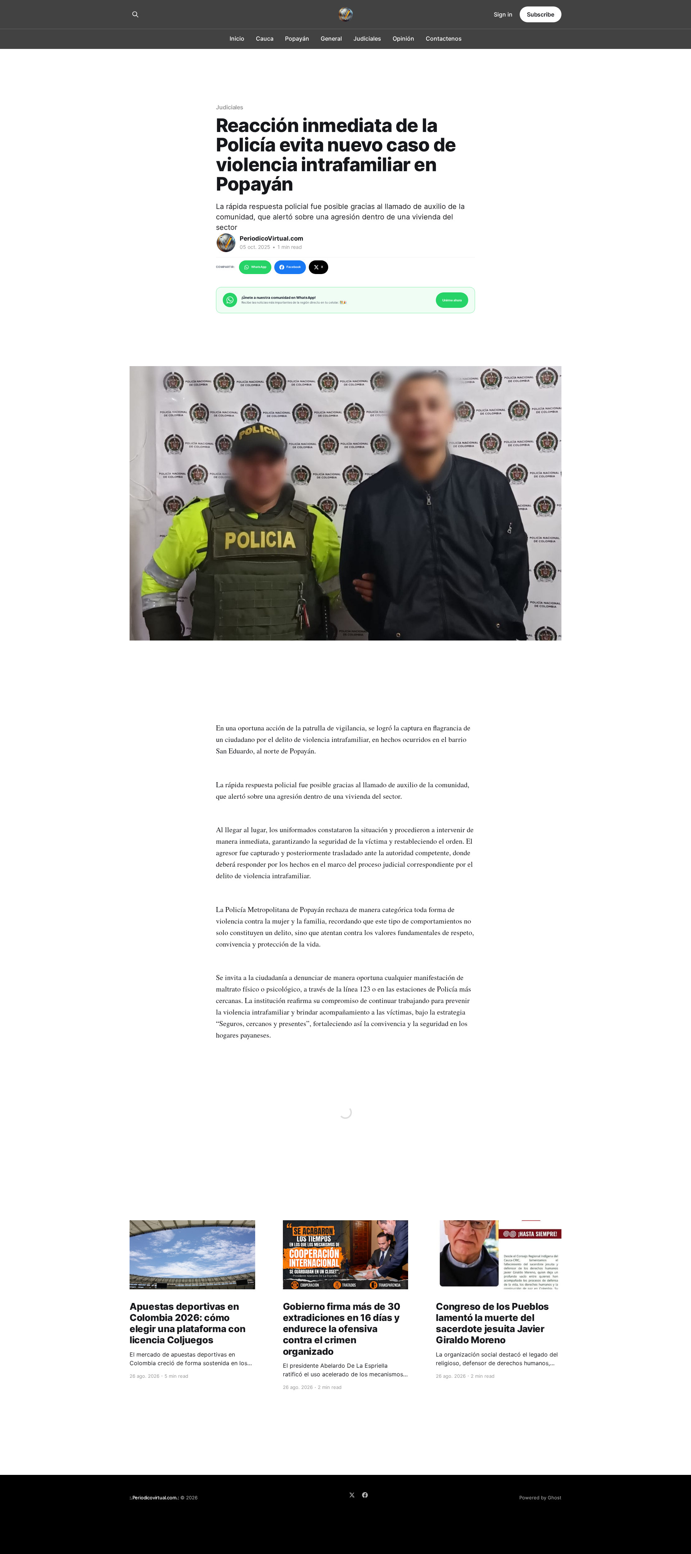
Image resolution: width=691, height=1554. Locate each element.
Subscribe (540, 14)
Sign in (503, 14)
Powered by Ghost (540, 1497)
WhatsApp (258, 267)
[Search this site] (135, 14)
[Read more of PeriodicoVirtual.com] (226, 243)
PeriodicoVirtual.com (271, 238)
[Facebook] (365, 1495)
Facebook (293, 267)
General (331, 38)
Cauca (265, 38)
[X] (352, 1495)
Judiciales (367, 38)
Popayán (297, 38)
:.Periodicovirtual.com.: (154, 1497)
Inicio (237, 38)
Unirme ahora (452, 300)
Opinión (403, 38)
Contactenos (444, 38)
